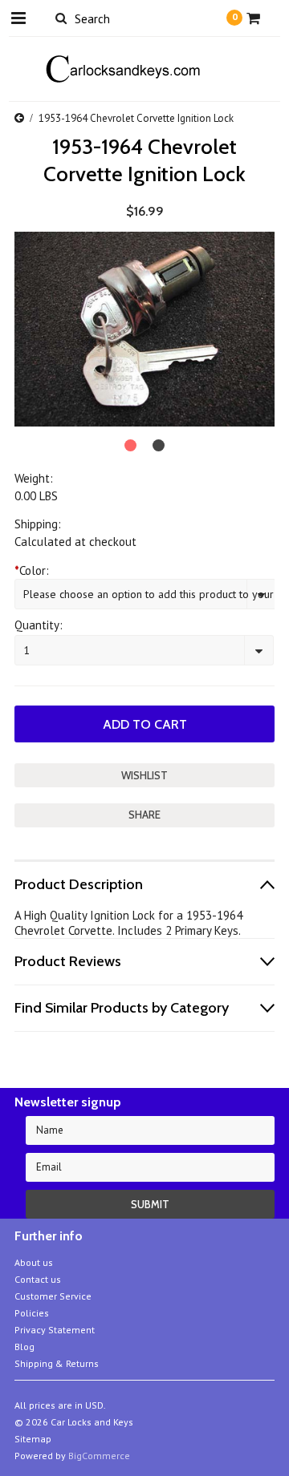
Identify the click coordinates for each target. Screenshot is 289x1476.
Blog (24, 1347)
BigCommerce (99, 1456)
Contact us (37, 1279)
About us (33, 1262)
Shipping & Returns (56, 1363)
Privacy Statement (54, 1330)
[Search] (61, 17)
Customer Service (53, 1296)
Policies (31, 1313)
